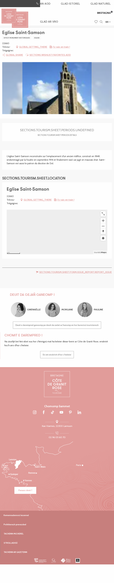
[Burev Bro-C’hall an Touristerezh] (65, 560)
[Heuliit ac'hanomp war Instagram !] (34, 412)
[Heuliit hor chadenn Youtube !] (61, 412)
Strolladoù (11, 543)
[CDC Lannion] (40, 560)
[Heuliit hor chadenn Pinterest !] (70, 412)
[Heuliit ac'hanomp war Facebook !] (43, 412)
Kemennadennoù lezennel (16, 515)
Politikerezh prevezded (15, 524)
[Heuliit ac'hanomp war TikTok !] (52, 412)
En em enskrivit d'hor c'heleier (57, 354)
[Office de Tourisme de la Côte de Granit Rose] (20, 17)
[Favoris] (96, 22)
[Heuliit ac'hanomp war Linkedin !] (79, 412)
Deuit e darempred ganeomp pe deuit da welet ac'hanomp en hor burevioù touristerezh (57, 325)
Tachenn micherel (14, 533)
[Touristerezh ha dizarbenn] (77, 560)
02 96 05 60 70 (57, 437)
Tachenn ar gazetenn (15, 552)
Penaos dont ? (25, 490)
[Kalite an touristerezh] (53, 560)
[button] (101, 22)
